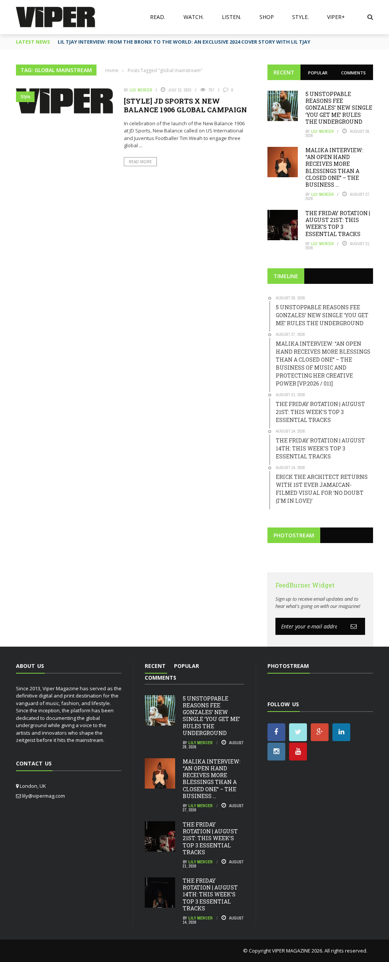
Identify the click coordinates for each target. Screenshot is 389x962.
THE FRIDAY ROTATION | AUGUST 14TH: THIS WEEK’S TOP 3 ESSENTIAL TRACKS (210, 894)
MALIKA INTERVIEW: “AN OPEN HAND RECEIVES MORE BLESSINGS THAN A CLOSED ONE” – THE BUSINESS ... (334, 167)
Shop (266, 16)
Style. (300, 16)
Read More (140, 161)
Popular (317, 73)
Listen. (231, 16)
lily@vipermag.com (43, 795)
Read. (157, 16)
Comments (353, 73)
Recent (284, 72)
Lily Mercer (141, 90)
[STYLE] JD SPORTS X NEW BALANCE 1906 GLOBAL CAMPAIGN (185, 105)
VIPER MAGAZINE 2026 (297, 950)
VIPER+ (336, 16)
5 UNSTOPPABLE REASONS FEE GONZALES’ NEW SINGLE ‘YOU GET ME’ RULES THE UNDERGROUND (338, 107)
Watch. (193, 16)
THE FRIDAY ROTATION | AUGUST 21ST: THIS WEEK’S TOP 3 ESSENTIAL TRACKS (337, 223)
